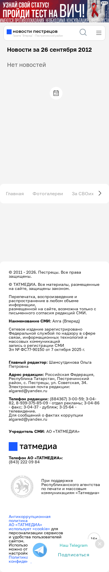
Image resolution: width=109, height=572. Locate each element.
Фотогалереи (48, 193)
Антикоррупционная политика (30, 518)
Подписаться (73, 554)
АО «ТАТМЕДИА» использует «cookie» (29, 526)
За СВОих (83, 193)
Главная (15, 193)
